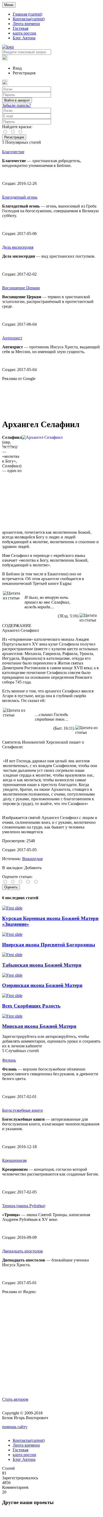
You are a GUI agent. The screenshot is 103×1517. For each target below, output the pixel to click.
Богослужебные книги (22, 1110)
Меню (8, 5)
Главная (27, 14)
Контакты (29, 19)
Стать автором (15, 1399)
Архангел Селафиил (20, 630)
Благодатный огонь (19, 197)
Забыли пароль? (16, 105)
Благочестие (13, 152)
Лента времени (26, 23)
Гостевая (20, 28)
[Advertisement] (51, 397)
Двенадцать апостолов (22, 1251)
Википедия (32, 858)
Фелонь (9, 1060)
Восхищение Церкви (21, 288)
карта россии (24, 33)
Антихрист (12, 338)
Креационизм (14, 1160)
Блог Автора (24, 38)
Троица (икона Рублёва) (23, 1205)
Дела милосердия (17, 247)
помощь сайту (14, 1426)
